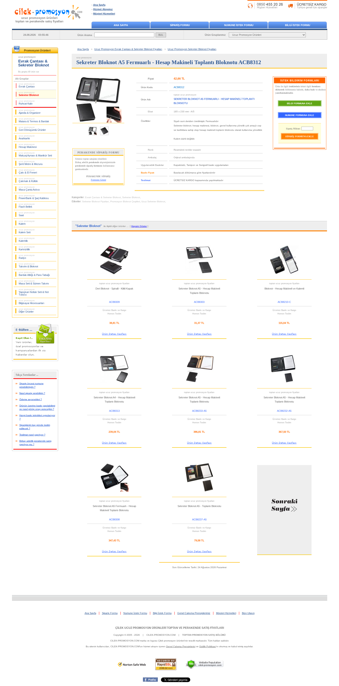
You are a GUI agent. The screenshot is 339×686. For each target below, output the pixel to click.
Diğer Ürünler (27, 310)
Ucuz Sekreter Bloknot (153, 201)
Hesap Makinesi (28, 145)
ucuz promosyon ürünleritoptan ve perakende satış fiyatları (39, 19)
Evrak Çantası (27, 85)
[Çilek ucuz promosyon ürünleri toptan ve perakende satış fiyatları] (48, 23)
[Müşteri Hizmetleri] (287, 7)
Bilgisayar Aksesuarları (31, 301)
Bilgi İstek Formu (162, 613)
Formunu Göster (98, 180)
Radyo (27, 256)
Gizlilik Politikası (207, 646)
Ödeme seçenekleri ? (30, 399)
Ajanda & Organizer (30, 111)
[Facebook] (150, 680)
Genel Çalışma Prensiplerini (180, 646)
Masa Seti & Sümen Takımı (34, 282)
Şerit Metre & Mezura (30, 162)
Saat (27, 214)
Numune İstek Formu (135, 613)
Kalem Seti (27, 231)
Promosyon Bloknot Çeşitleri (125, 201)
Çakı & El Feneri (28, 171)
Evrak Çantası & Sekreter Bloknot (103, 197)
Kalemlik (27, 239)
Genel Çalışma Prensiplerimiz (193, 613)
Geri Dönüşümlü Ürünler (32, 128)
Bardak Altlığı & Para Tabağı (34, 273)
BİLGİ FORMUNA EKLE (299, 103)
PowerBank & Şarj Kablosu (34, 197)
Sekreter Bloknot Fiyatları (95, 201)
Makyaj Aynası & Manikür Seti (35, 154)
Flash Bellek (27, 205)
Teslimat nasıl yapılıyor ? (32, 434)
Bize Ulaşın (248, 613)
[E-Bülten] (35, 360)
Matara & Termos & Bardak (34, 120)
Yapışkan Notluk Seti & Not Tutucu (34, 292)
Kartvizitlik (27, 248)
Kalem (27, 222)
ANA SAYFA (121, 25)
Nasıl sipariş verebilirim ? (32, 393)
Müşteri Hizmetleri (104, 13)
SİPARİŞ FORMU (180, 25)
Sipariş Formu (110, 613)
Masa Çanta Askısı (29, 188)
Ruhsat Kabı (27, 102)
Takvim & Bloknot (28, 265)
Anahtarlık (27, 137)
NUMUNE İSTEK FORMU (238, 25)
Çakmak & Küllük (28, 179)
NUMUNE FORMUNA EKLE (299, 115)
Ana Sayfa (99, 4)
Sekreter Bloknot (29, 93)
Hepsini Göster (139, 226)
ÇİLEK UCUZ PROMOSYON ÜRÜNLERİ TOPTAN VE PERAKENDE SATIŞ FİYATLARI (169, 627)
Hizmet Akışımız (103, 9)
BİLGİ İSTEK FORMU (297, 25)
